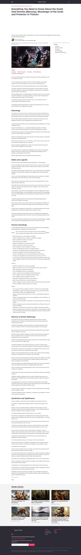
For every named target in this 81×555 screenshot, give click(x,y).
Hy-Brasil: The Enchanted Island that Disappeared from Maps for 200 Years (39, 519)
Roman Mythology (37, 71)
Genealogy (29, 71)
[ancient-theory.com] (40, 2)
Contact (55, 532)
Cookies (46, 534)
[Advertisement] (40, 25)
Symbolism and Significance (17, 73)
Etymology (14, 71)
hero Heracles (33, 294)
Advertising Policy (48, 532)
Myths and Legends (22, 71)
